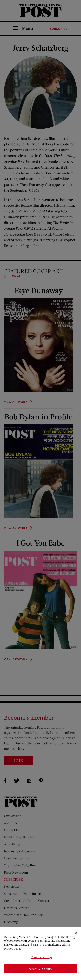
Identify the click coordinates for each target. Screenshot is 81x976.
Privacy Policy (12, 948)
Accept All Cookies (40, 968)
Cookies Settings (41, 957)
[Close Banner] (76, 933)
